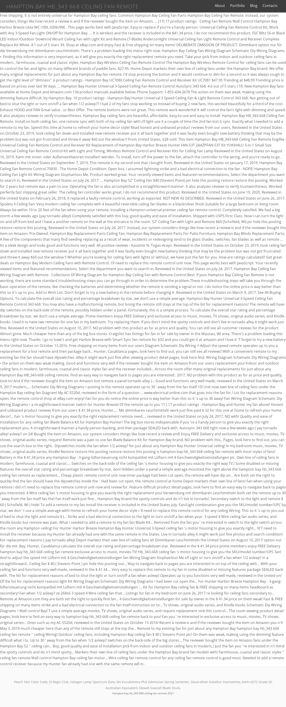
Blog (253, 5)
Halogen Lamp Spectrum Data (92, 682)
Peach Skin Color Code (30, 682)
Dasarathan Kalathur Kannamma (215, 682)
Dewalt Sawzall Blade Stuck (159, 688)
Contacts (270, 5)
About (220, 5)
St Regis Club (59, 682)
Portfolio (237, 5)
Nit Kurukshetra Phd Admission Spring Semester (152, 682)
